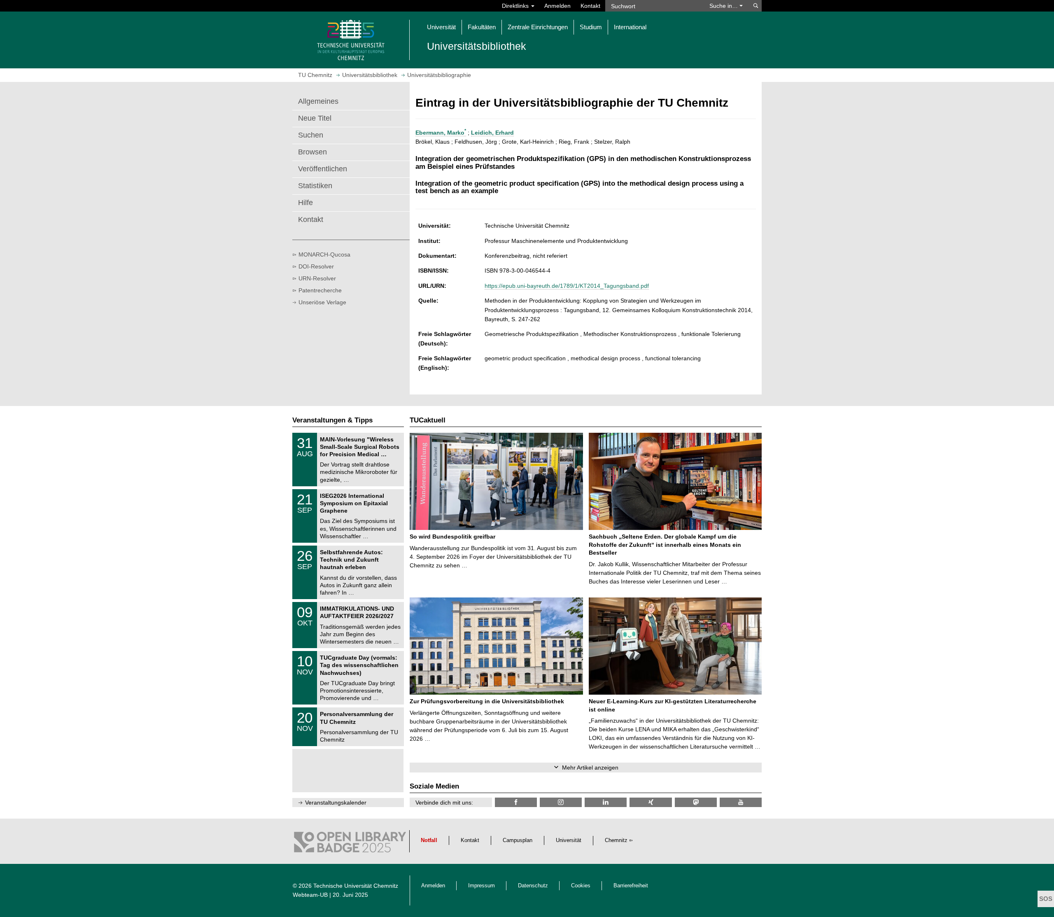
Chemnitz (616, 840)
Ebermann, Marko (440, 132)
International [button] (630, 26)
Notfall (429, 840)
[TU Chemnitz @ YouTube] (741, 802)
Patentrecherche (320, 290)
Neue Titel (314, 118)
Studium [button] (591, 26)
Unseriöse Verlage (322, 302)
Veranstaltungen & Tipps (332, 420)
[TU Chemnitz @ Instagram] (561, 802)
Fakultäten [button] (482, 26)
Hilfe (305, 202)
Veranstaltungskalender (335, 802)
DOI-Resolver (316, 266)
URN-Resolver (317, 278)
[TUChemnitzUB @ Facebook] (516, 802)
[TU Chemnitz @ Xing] (651, 802)
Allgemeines (318, 101)
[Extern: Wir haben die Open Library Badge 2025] (350, 844)
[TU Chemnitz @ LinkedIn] (606, 802)
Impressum (481, 886)
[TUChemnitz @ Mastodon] (696, 802)
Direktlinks (516, 5)
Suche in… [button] (724, 5)
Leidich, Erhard (492, 132)
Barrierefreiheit (630, 886)
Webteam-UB (310, 894)
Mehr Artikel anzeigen (590, 767)
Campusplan (517, 840)
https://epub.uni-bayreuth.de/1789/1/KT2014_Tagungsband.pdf (567, 285)
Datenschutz (533, 886)
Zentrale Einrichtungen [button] (538, 26)
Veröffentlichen (322, 169)
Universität (568, 840)
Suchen (310, 135)
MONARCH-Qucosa (324, 254)
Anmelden (557, 5)
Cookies (580, 886)
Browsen (312, 152)
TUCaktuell (427, 420)
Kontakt (590, 5)
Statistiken (315, 186)
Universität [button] (441, 26)
